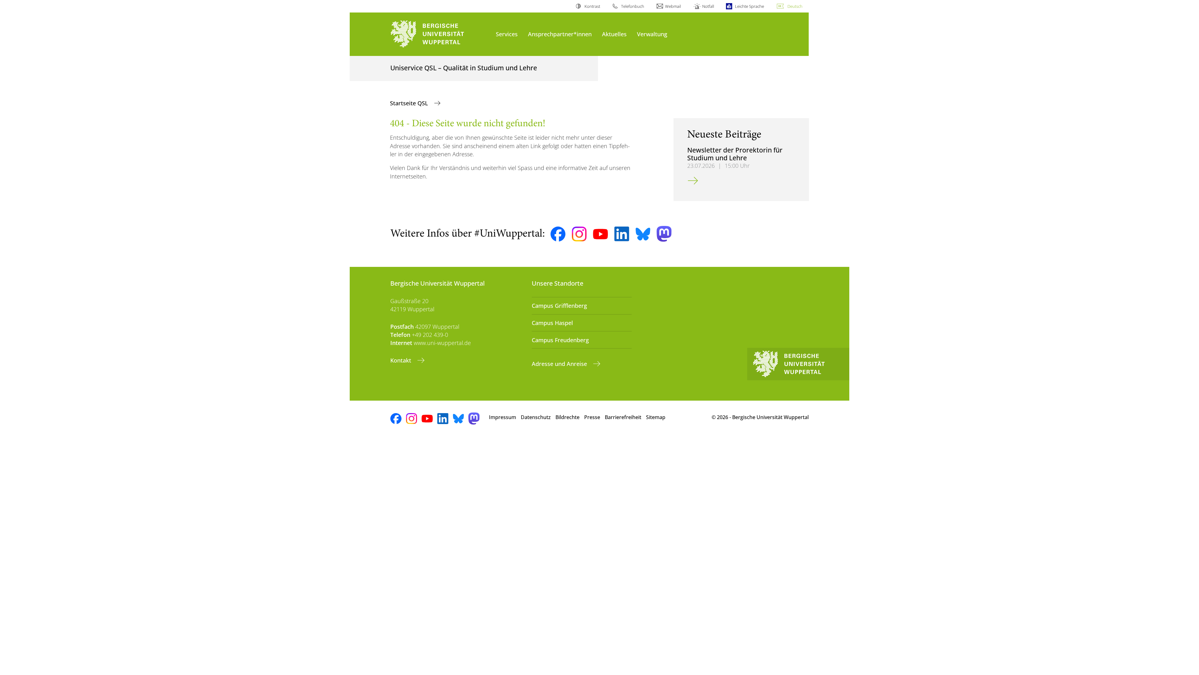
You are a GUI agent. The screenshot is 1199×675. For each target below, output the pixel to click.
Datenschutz (536, 417)
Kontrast (592, 6)
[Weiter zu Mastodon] (664, 234)
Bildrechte (567, 417)
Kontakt (401, 360)
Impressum (502, 417)
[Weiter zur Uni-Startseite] (440, 34)
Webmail (673, 6)
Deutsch (794, 6)
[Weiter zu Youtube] (600, 234)
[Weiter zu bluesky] (642, 234)
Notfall (708, 6)
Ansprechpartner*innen (560, 34)
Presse (592, 417)
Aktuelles (614, 34)
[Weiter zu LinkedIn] (621, 234)
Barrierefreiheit (623, 417)
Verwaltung (652, 34)
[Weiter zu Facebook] (557, 234)
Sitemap (655, 417)
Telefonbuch (632, 6)
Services (507, 34)
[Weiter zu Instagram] (579, 234)
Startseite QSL (410, 103)
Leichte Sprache (749, 6)
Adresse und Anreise (560, 364)
